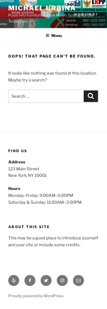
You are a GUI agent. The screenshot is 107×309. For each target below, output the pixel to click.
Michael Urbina (42, 8)
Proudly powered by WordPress (35, 295)
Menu (56, 35)
